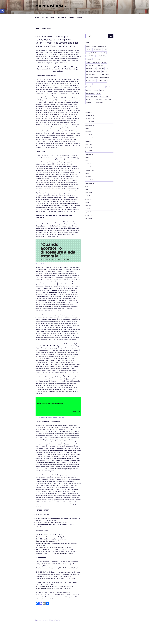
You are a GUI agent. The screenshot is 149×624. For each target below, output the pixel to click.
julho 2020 (88, 141)
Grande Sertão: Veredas (93, 62)
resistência (89, 99)
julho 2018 (88, 189)
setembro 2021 (89, 125)
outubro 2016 (89, 215)
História (104, 62)
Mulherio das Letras (91, 87)
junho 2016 (88, 218)
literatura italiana (91, 80)
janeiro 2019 (88, 173)
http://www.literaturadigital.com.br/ (61, 553)
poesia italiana (90, 93)
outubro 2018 (89, 180)
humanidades (90, 65)
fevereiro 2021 (89, 138)
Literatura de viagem (92, 77)
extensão (89, 59)
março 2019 (88, 167)
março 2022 (88, 112)
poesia (102, 90)
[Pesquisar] (110, 36)
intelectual (101, 68)
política (98, 93)
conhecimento (102, 46)
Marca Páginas (51, 6)
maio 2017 (88, 209)
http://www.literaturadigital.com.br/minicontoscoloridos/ (54, 547)
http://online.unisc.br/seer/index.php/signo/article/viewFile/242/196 (57, 568)
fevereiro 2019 (89, 170)
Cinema (94, 46)
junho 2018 (88, 192)
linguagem (97, 71)
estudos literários (101, 56)
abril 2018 (88, 199)
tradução (88, 102)
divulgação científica (92, 53)
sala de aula (108, 99)
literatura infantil (104, 77)
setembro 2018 (89, 183)
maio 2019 (88, 160)
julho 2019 (88, 157)
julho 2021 (88, 128)
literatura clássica (104, 74)
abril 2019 (88, 164)
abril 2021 (88, 131)
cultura (105, 49)
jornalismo (89, 71)
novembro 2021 (89, 122)
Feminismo (97, 59)
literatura (104, 71)
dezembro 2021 (89, 118)
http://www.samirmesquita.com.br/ (47, 541)
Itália (107, 68)
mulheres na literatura (100, 84)
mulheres (89, 84)
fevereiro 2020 (89, 147)
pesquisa (88, 90)
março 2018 (88, 202)
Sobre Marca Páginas (48, 17)
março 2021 (88, 134)
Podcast (96, 90)
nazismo (102, 87)
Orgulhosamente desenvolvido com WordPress (48, 620)
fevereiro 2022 (89, 115)
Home (37, 17)
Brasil (88, 46)
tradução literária (98, 102)
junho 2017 (88, 205)
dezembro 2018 (89, 176)
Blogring (71, 17)
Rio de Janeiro (98, 99)
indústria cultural (91, 68)
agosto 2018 (88, 186)
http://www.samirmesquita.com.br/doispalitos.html (52, 537)
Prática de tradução (91, 96)
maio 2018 (88, 196)
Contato (79, 17)
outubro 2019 (89, 154)
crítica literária (97, 49)
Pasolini (108, 87)
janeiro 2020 (89, 151)
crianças (88, 49)
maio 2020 (88, 144)
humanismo (99, 65)
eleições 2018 (90, 56)
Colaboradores (62, 17)
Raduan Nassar (104, 96)
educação (103, 53)
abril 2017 (88, 212)
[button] (2, 11)
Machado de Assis (103, 80)
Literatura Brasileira (91, 74)
